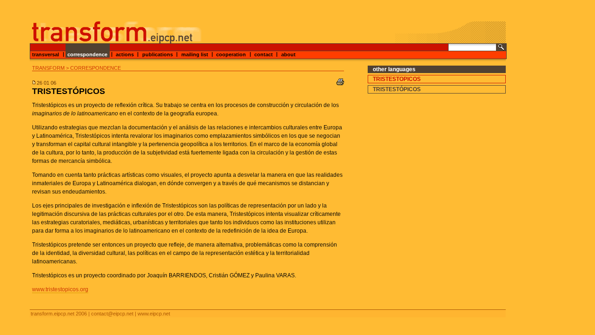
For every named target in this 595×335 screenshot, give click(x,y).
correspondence (87, 54)
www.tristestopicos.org (60, 289)
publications (157, 54)
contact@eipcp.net (112, 313)
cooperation (231, 54)
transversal (45, 54)
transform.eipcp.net (52, 313)
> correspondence (93, 68)
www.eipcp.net (154, 313)
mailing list (194, 54)
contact (263, 54)
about (288, 54)
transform (48, 68)
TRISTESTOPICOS (397, 79)
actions (125, 54)
